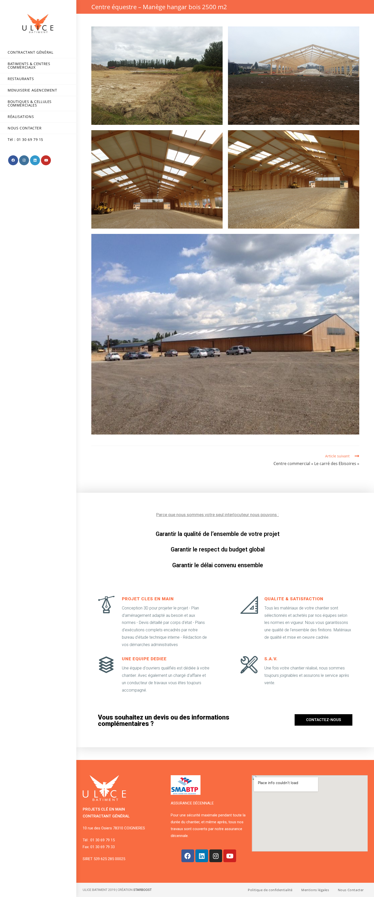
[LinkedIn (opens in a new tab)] (35, 160)
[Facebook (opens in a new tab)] (13, 160)
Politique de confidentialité (270, 890)
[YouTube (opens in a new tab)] (46, 160)
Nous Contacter (351, 890)
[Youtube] (229, 855)
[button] (323, 720)
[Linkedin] (201, 855)
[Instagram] (215, 855)
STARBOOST (142, 890)
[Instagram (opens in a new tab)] (24, 160)
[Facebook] (187, 855)
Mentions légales (315, 890)
